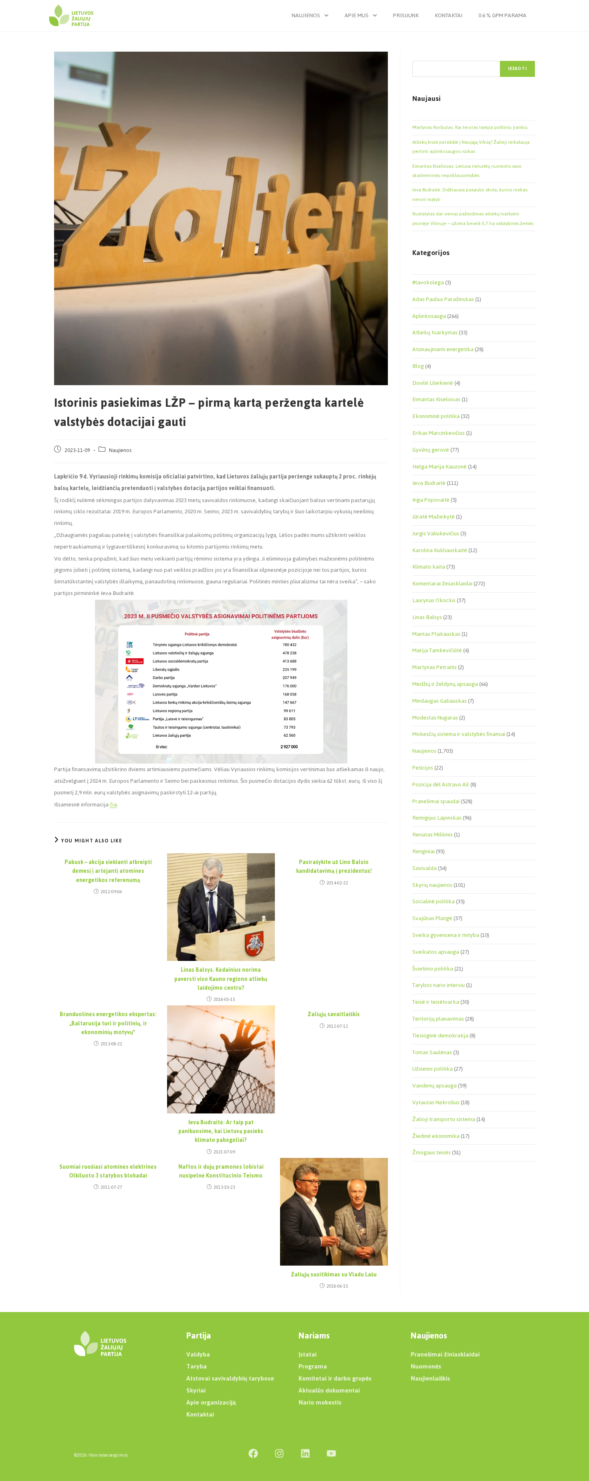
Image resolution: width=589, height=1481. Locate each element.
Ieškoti (517, 68)
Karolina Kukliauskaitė (439, 550)
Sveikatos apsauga (435, 951)
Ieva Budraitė (429, 483)
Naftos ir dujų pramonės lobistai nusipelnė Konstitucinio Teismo (221, 1172)
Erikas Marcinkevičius (438, 433)
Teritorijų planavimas (438, 1018)
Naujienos (306, 15)
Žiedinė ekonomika (436, 1136)
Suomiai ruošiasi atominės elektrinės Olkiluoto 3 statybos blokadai (108, 1172)
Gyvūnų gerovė (430, 449)
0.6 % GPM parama (502, 15)
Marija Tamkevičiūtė (437, 650)
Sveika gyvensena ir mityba (445, 935)
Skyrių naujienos (432, 885)
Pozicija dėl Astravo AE (440, 784)
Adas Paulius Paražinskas (443, 299)
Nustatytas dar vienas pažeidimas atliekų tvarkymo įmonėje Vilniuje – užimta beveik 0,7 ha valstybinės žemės (472, 218)
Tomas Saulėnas (432, 1052)
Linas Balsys (427, 617)
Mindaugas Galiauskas (439, 700)
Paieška (420, 56)
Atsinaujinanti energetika (443, 349)
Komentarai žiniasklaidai (442, 583)
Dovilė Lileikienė (432, 383)
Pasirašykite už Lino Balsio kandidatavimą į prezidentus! (334, 867)
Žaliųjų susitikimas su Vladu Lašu (334, 1274)
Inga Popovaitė (431, 499)
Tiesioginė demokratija (440, 1035)
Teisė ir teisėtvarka (435, 1002)
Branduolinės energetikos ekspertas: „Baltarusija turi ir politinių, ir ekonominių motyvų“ (108, 1023)
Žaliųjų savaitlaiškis (334, 1014)
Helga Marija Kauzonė (439, 466)
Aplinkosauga (429, 316)
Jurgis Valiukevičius (435, 533)
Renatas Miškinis (432, 834)
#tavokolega (428, 282)
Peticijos (422, 767)
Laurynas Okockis (434, 600)
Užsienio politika (432, 1068)
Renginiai (423, 851)
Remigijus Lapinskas (437, 817)
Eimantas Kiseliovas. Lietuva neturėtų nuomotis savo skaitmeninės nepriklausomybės (467, 171)
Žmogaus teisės (431, 1152)
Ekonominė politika (436, 416)
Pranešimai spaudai (436, 801)
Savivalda (424, 868)
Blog (418, 366)
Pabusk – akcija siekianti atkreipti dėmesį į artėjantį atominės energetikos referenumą (108, 871)
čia (113, 804)
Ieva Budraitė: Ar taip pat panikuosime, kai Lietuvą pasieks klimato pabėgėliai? (220, 1131)
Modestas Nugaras (435, 717)
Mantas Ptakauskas (436, 634)
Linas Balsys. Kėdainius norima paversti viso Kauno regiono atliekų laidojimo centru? (220, 979)
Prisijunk (406, 15)
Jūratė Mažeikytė (433, 516)
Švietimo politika (432, 968)
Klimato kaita (428, 566)
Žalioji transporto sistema (443, 1119)
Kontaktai (448, 15)
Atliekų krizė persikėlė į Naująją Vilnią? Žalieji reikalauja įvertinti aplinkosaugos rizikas (471, 147)
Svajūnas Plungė (432, 918)
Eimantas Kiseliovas (436, 399)
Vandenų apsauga (434, 1085)
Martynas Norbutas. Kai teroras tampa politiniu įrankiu (470, 127)
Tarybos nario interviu (438, 985)
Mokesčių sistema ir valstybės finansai (458, 734)
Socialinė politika (433, 901)
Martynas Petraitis (434, 667)
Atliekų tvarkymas (435, 332)
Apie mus (357, 15)
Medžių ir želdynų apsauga (445, 684)
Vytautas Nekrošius (436, 1102)
